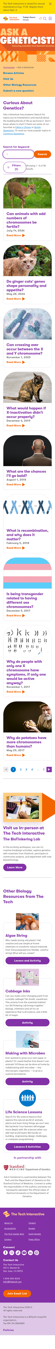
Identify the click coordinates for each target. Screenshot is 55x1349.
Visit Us (8, 78)
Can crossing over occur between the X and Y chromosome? (25, 349)
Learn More (14, 867)
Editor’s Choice (23, 127)
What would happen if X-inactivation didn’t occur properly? (26, 412)
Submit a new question (18, 90)
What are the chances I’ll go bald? (26, 473)
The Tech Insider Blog (14, 1234)
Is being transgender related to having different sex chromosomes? (25, 600)
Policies (8, 1330)
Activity (27, 1022)
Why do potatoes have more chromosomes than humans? (26, 742)
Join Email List (17, 1293)
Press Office (34, 1240)
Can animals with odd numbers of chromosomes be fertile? (26, 220)
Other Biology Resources (19, 84)
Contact (32, 1223)
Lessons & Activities (27, 1146)
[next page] (49, 769)
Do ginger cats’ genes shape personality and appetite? (26, 285)
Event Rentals (35, 1234)
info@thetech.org (12, 1282)
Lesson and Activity (27, 960)
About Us (8, 1223)
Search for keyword (16, 146)
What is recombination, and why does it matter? (27, 534)
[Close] (50, 3)
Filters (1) (16, 167)
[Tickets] (40, 18)
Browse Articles (13, 73)
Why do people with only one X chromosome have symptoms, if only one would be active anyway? (26, 672)
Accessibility (10, 1229)
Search (42, 154)
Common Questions (13, 134)
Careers (7, 1240)
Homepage (9, 67)
